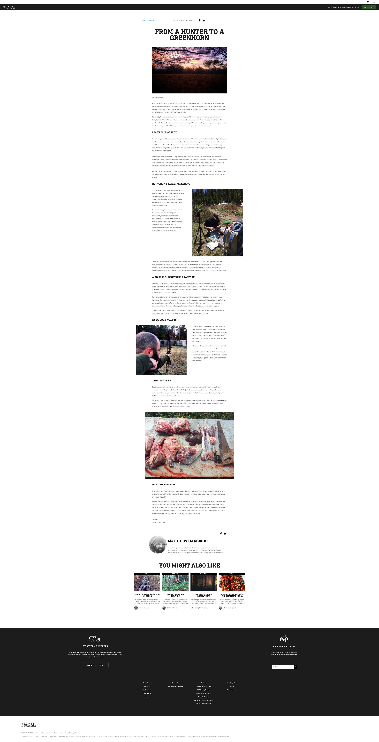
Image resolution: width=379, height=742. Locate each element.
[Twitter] (204, 20)
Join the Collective (94, 665)
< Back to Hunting (148, 20)
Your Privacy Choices (72, 733)
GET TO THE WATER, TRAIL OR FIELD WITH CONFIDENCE (343, 7)
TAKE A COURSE (369, 7)
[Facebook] (199, 20)
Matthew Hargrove (188, 541)
